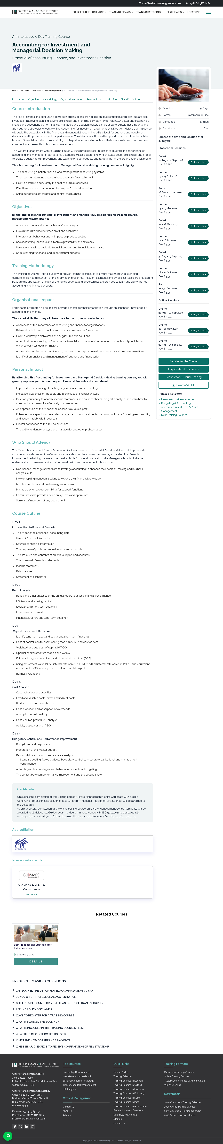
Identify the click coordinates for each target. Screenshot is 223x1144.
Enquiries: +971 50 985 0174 (26, 1111)
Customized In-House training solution (184, 1080)
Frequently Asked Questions (128, 1110)
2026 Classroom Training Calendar (182, 1102)
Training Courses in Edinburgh (129, 1093)
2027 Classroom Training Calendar (182, 1111)
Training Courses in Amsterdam (130, 1106)
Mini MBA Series (172, 1085)
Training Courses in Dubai (126, 1097)
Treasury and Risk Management (79, 1085)
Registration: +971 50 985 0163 (28, 1115)
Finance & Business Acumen (178, 399)
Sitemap (117, 1119)
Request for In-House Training (184, 377)
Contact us (68, 1106)
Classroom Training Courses (179, 1072)
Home (15, 91)
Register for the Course (183, 361)
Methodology (50, 99)
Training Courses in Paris (126, 1102)
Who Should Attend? (118, 99)
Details (35, 961)
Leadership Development (76, 1072)
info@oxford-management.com (161, 3)
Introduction (18, 99)
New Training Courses (174, 415)
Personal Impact (95, 99)
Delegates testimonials (125, 1114)
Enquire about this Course (183, 369)
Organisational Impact (71, 99)
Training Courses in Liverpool (128, 1089)
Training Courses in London (128, 1080)
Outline (136, 99)
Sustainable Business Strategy (78, 1080)
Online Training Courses (176, 1076)
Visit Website (31, 894)
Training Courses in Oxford (127, 1085)
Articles (67, 1115)
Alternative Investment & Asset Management (41, 91)
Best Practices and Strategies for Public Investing (32, 946)
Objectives (33, 99)
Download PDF (185, 385)
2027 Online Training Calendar (180, 1115)
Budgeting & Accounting (176, 403)
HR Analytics (69, 1089)
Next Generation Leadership (77, 1076)
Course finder (120, 1072)
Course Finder (80, 12)
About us (67, 1111)
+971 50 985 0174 (200, 3)
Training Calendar (122, 1076)
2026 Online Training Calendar (180, 1106)
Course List (119, 1123)
